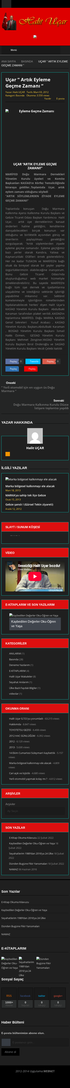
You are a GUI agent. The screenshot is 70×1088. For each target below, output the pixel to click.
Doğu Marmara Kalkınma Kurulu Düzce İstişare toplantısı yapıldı (41, 406)
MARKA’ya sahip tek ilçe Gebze (25, 495)
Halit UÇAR (19, 92)
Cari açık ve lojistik (19, 773)
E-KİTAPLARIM (17, 671)
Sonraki (58, 400)
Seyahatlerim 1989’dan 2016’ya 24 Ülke (31, 853)
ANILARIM (15, 653)
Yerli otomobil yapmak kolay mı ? (28, 779)
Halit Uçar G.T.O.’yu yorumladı (26, 718)
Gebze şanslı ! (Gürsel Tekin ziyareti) (29, 504)
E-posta (60, 98)
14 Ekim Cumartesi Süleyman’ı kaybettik (32, 753)
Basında (20, 95)
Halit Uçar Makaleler (20, 676)
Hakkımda (15, 724)
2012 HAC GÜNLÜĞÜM (22, 735)
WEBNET (49, 1071)
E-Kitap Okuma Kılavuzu (23, 837)
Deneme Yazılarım (19, 665)
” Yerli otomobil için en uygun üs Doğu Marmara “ (28, 389)
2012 (12, 741)
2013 (12, 747)
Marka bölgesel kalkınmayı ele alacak (30, 486)
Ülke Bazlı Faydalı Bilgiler (23, 688)
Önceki (11, 382)
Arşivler (10, 804)
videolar (13, 693)
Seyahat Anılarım (19, 682)
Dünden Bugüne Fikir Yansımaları (28, 863)
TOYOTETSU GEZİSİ (20, 730)
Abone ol (10, 1052)
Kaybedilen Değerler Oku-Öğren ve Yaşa (32, 843)
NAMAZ (13, 869)
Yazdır (47, 98)
